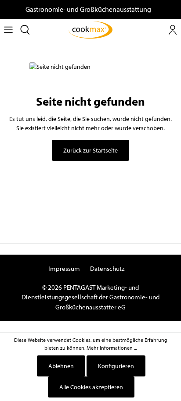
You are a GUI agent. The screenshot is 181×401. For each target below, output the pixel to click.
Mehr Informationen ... (112, 347)
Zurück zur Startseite (90, 150)
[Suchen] (25, 29)
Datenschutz (107, 268)
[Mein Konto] (172, 29)
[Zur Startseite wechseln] (90, 30)
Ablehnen (61, 366)
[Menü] (8, 29)
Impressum (64, 268)
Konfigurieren (116, 366)
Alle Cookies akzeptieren (91, 387)
